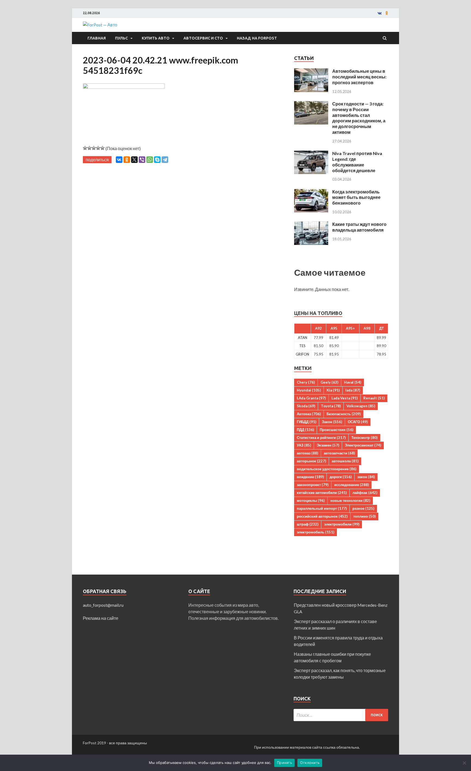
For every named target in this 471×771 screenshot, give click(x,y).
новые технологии (350, 500)
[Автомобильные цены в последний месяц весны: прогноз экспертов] (311, 71)
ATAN (302, 337)
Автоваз (309, 414)
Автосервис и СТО (203, 38)
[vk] (379, 13)
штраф (307, 524)
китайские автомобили (322, 492)
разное (363, 508)
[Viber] (142, 159)
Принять (284, 762)
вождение (310, 477)
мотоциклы (311, 500)
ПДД (305, 429)
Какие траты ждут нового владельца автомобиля (359, 226)
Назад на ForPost (257, 38)
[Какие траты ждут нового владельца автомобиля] (311, 224)
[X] (134, 159)
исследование (351, 484)
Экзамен (328, 445)
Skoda (306, 406)
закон (366, 477)
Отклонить (309, 762)
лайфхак (364, 492)
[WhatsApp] (149, 159)
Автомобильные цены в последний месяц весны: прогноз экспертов (359, 76)
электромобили (341, 524)
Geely (329, 382)
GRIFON (302, 354)
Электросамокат (363, 445)
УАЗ (304, 445)
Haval (352, 382)
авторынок (311, 461)
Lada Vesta (344, 398)
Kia (333, 390)
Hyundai (309, 390)
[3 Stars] (94, 148)
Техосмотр (364, 437)
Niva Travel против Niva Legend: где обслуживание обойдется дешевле (357, 162)
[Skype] (157, 159)
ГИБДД (306, 422)
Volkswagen (360, 406)
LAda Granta (311, 398)
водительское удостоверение (326, 469)
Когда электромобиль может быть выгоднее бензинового (356, 197)
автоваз (307, 453)
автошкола (345, 461)
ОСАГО (358, 422)
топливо (364, 516)
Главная (96, 38)
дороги (341, 477)
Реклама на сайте (100, 618)
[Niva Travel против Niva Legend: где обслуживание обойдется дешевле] (311, 153)
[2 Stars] (89, 148)
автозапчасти (339, 453)
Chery (306, 382)
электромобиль (315, 532)
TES (302, 346)
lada (352, 390)
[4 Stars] (98, 148)
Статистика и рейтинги (321, 437)
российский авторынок (322, 516)
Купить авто (156, 38)
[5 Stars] (102, 148)
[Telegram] (165, 159)
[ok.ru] (387, 13)
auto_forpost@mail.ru (103, 605)
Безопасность (344, 414)
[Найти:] (341, 715)
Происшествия (336, 429)
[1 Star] (85, 148)
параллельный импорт (322, 508)
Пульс (121, 38)
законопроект (312, 484)
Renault (374, 398)
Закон (332, 422)
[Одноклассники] (126, 159)
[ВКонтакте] (119, 159)
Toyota (331, 406)
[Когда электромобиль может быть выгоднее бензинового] (311, 192)
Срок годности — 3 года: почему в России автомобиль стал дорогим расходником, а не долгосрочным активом (358, 118)
